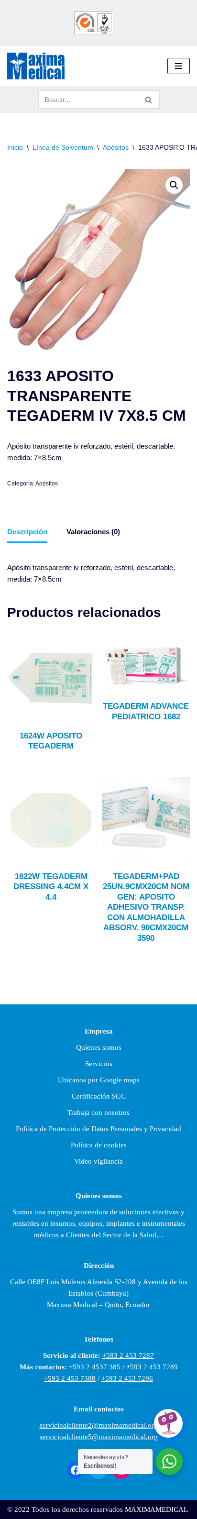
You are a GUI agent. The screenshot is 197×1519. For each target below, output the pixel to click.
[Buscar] (149, 99)
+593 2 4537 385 (94, 1367)
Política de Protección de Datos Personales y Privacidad (98, 1129)
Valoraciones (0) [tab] (93, 532)
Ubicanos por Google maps (99, 1080)
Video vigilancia (98, 1161)
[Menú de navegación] (178, 66)
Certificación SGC (99, 1096)
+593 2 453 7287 (128, 1355)
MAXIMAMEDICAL (156, 1509)
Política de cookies (99, 1145)
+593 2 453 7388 (70, 1378)
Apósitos (116, 147)
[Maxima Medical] (36, 66)
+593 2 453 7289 (152, 1367)
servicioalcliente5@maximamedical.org (99, 1437)
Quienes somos (98, 1047)
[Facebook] (75, 1470)
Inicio (15, 147)
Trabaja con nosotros (98, 1112)
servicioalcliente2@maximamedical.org (99, 1425)
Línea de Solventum (63, 147)
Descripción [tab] (27, 532)
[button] (174, 185)
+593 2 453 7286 (127, 1378)
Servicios (98, 1064)
